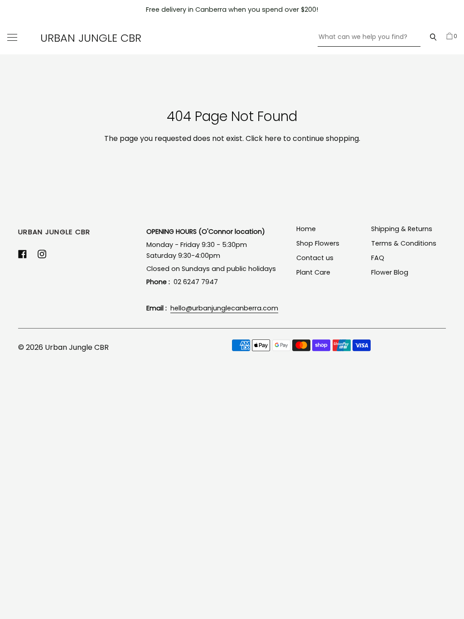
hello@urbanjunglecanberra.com (224, 308)
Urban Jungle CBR (90, 37)
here (273, 138)
